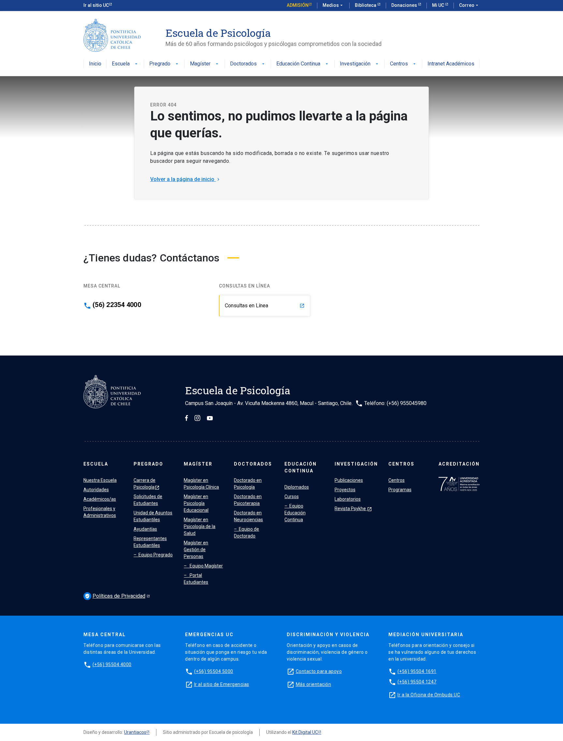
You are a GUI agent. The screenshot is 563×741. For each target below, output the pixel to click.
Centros (403, 64)
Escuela (125, 64)
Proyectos (345, 489)
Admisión (298, 5)
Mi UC (438, 5)
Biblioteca (366, 5)
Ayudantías (145, 529)
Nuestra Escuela (100, 480)
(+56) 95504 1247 (417, 681)
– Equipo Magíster (203, 565)
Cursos (291, 496)
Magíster (205, 64)
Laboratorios (348, 499)
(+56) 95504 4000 (112, 664)
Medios (333, 5)
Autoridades (96, 489)
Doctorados (248, 64)
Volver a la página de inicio (185, 179)
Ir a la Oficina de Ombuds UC (428, 694)
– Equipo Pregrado (153, 554)
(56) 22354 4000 (117, 304)
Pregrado (164, 64)
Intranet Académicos (450, 64)
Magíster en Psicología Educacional (196, 503)
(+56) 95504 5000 (213, 671)
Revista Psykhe (353, 508)
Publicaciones (349, 480)
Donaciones (404, 5)
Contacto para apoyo (319, 671)
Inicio (95, 64)
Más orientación (313, 684)
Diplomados (296, 487)
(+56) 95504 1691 (417, 671)
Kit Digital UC (305, 732)
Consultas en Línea (265, 305)
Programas (399, 489)
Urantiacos (135, 732)
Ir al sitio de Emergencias (221, 684)
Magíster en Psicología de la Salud (199, 526)
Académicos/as (99, 499)
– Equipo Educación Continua (295, 512)
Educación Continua (302, 64)
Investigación (360, 64)
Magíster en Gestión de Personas (196, 549)
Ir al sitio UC (96, 5)
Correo (469, 5)
